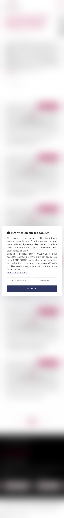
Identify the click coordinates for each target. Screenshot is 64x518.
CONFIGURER (19, 280)
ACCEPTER (32, 288)
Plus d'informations (17, 272)
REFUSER (45, 280)
